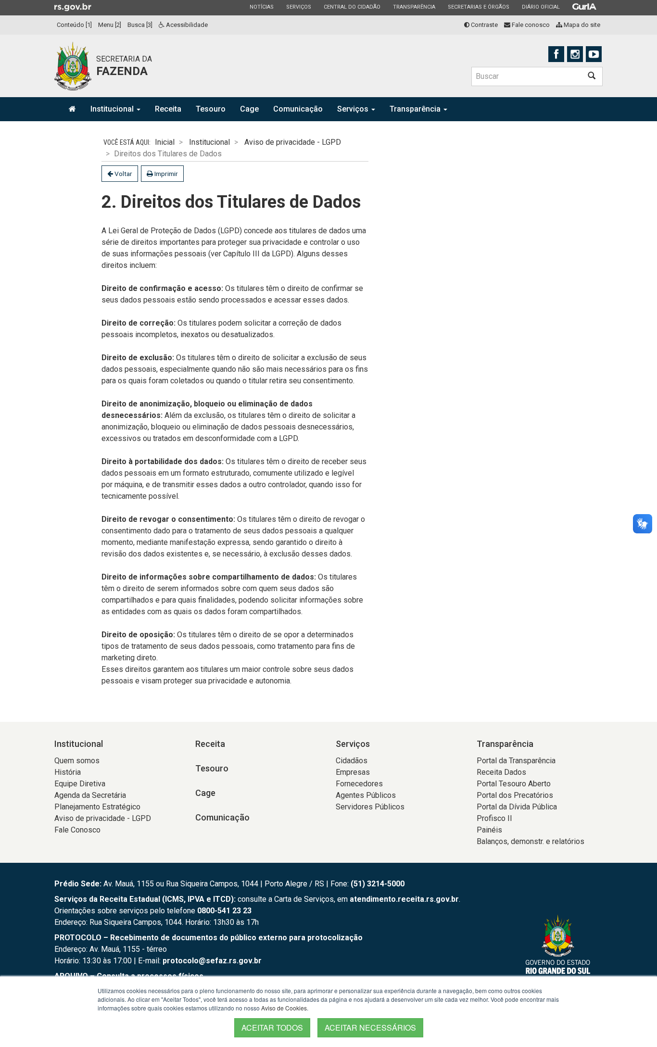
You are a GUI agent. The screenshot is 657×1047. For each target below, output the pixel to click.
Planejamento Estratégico (97, 806)
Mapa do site (581, 24)
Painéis (489, 829)
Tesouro (211, 109)
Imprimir (165, 173)
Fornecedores (359, 783)
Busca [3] (139, 24)
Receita (168, 109)
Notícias (261, 6)
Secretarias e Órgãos (478, 6)
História (67, 772)
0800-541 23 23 (224, 910)
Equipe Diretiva (79, 783)
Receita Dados (501, 772)
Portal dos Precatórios (515, 795)
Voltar (122, 173)
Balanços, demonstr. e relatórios (530, 841)
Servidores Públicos (370, 806)
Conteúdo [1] (74, 24)
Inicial (165, 142)
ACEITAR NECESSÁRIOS (370, 1027)
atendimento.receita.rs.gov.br (404, 899)
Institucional (113, 109)
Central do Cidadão (351, 6)
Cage (249, 109)
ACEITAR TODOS (272, 1027)
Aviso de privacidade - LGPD (292, 142)
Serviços (298, 6)
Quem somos (77, 760)
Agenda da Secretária (90, 795)
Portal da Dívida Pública (517, 806)
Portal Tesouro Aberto (514, 783)
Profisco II (494, 818)
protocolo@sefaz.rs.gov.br (212, 960)
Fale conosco (530, 24)
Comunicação (298, 109)
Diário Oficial (540, 6)
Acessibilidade (186, 24)
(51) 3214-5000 (377, 883)
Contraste (483, 24)
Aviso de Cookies (284, 1008)
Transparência (413, 6)
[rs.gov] (72, 7)
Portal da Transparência (516, 760)
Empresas (353, 772)
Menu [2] (109, 24)
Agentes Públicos (366, 795)
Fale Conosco (77, 829)
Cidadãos (351, 760)
